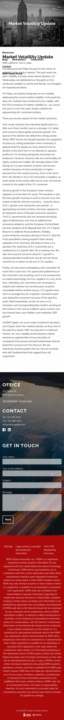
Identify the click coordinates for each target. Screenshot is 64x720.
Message (18, 492)
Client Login (25, 401)
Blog (5, 59)
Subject (17, 480)
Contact (6, 66)
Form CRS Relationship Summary (50, 550)
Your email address (24, 468)
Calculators (37, 59)
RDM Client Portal (12, 73)
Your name (19, 457)
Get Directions (10, 401)
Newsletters (19, 59)
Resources (8, 52)
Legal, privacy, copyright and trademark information (28, 550)
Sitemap (8, 546)
